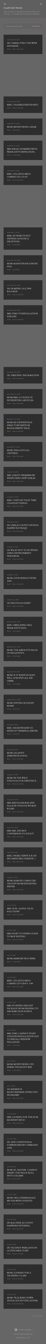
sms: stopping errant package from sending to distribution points (22, 1008)
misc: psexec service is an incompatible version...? (21, 857)
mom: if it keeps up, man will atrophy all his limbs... (21, 678)
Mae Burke (28, 1334)
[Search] (41, 3)
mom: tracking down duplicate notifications (22, 1299)
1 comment (16, 130)
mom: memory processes (21, 958)
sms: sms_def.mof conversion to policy (20, 832)
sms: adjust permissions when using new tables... (21, 476)
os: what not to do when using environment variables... (22, 553)
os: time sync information (23, 375)
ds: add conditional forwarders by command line (22, 1144)
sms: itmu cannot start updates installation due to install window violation (23, 1037)
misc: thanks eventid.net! (22, 104)
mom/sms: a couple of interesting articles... (20, 399)
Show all (36, 26)
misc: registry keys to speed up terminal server (22, 729)
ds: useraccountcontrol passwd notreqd (23, 526)
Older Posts (37, 1316)
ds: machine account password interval (20, 1224)
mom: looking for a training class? (19, 1274)
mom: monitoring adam (21, 126)
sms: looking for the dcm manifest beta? (22, 1118)
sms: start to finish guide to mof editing (22, 935)
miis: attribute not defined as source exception (19, 238)
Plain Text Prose (13, 8)
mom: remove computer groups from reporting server (22, 883)
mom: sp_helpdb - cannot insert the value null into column (22, 1172)
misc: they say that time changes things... (21, 501)
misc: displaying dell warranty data (19, 626)
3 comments (16, 244)
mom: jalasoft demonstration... (17, 754)
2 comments (16, 155)
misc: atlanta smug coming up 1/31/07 (19, 175)
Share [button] (9, 49)
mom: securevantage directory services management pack (19, 425)
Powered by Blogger (24, 1330)
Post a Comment (17, 49)
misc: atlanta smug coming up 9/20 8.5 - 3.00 (20, 982)
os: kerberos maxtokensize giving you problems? (22, 1092)
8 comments (16, 1179)
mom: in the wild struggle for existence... (22, 779)
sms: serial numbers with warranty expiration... (22, 150)
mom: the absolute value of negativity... (22, 651)
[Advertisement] (23, 75)
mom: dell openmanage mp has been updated (21, 1199)
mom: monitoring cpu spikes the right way (20, 1065)
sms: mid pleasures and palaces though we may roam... (21, 805)
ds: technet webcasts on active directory (22, 1249)
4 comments (16, 961)
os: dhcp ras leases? (19, 602)
